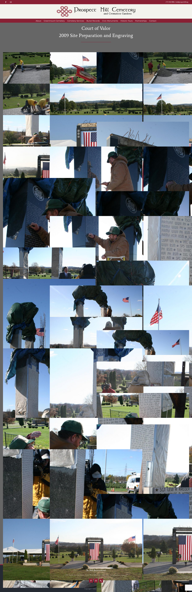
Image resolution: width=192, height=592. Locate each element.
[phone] (101, 581)
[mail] (11, 2)
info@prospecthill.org (182, 2)
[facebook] (6, 2)
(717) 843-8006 (103, 575)
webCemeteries (103, 589)
